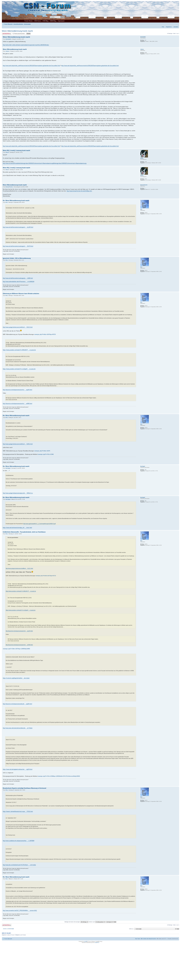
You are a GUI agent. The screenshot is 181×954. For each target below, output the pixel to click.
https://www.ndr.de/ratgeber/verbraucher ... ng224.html (17, 769)
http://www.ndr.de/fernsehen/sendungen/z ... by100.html (18, 227)
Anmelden (176, 26)
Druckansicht (174, 24)
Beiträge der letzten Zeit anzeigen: (72, 921)
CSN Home (37, 21)
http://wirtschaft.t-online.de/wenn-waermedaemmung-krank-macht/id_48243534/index (26, 45)
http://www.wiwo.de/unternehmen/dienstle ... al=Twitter (17, 728)
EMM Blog (53, 21)
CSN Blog (45, 21)
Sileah (7, 152)
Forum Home (28, 21)
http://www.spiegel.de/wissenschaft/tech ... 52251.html (18, 444)
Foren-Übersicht (8, 24)
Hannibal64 (8, 39)
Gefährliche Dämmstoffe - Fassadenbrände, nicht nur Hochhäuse (24, 532)
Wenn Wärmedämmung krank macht (17, 31)
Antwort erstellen (6, 33)
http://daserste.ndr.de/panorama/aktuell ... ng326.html (17, 704)
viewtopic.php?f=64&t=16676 (42, 451)
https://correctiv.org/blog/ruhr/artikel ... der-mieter (16, 678)
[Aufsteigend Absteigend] (111, 921)
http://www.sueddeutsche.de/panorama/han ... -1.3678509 (18, 840)
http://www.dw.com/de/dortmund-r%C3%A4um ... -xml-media (19, 865)
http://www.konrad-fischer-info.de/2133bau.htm (79, 191)
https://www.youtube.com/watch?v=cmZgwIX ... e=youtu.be (19, 369)
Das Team (137, 938)
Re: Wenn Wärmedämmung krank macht (16, 200)
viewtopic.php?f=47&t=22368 (46, 454)
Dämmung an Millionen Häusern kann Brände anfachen (21, 293)
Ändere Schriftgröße (176, 24)
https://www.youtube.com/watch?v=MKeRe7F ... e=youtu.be (19, 350)
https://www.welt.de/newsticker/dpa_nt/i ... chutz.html (17, 527)
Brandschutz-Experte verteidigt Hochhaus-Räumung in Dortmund (24, 788)
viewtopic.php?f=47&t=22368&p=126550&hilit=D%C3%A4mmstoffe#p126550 (59, 776)
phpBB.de (97, 942)
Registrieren (169, 26)
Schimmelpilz (27, 24)
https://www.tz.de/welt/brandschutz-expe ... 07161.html (18, 811)
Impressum (61, 21)
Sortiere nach (92, 921)
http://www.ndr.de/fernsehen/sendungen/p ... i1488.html (18, 278)
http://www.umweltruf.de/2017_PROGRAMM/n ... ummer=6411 (20, 910)
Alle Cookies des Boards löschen (148, 938)
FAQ (163, 26)
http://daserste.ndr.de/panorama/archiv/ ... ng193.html (17, 389)
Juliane (7, 51)
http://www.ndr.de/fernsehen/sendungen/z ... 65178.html (18, 246)
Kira (7, 202)
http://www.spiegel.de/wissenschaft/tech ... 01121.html (18, 327)
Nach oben (177, 46)
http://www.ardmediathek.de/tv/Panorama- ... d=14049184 (18, 281)
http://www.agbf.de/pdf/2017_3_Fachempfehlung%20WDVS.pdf (39, 523)
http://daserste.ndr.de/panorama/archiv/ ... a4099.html (17, 403)
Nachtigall (8, 468)
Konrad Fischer (9, 186)
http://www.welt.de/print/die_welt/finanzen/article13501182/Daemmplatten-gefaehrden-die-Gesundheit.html (31, 65)
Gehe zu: (131, 928)
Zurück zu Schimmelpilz (8, 928)
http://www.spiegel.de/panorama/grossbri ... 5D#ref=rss (18, 493)
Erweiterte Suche (61, 18)
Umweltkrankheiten (18, 24)
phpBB (85, 941)
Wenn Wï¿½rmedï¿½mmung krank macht (16, 150)
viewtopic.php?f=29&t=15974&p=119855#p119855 (16, 648)
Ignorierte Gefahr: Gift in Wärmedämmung (17, 258)
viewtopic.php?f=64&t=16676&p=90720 (45, 334)
